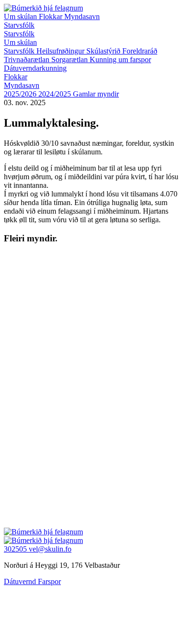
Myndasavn (82, 16)
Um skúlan (21, 16)
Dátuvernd (21, 581)
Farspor (49, 581)
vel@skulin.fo (50, 549)
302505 (16, 549)
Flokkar (51, 16)
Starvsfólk (19, 25)
